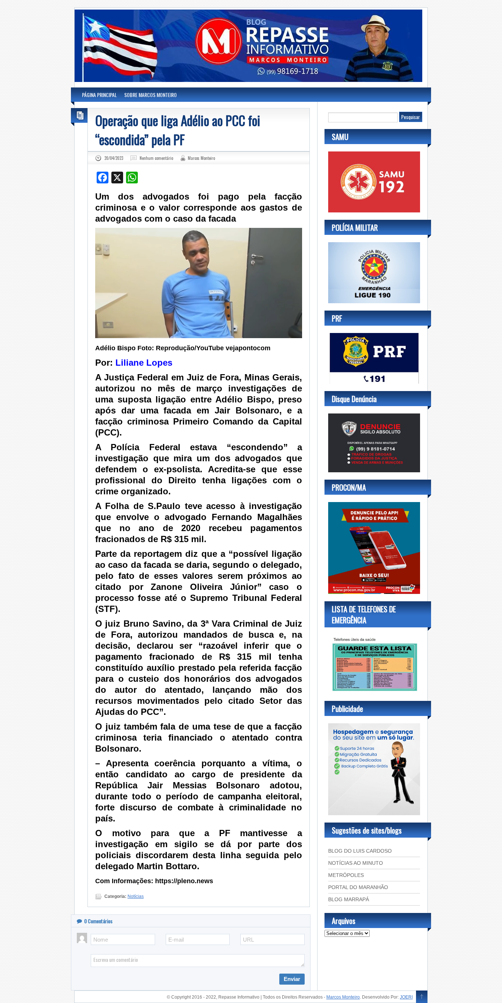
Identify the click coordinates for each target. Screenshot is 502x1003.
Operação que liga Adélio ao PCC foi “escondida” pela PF (177, 130)
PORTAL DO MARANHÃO (358, 887)
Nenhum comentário (156, 158)
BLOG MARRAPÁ (348, 899)
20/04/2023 (113, 158)
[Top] (421, 997)
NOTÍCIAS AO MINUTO (355, 863)
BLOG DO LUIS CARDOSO (360, 851)
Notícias (136, 896)
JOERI (406, 997)
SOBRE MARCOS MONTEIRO (150, 94)
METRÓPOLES (346, 875)
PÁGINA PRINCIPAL (99, 94)
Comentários (98, 921)
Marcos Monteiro (201, 158)
